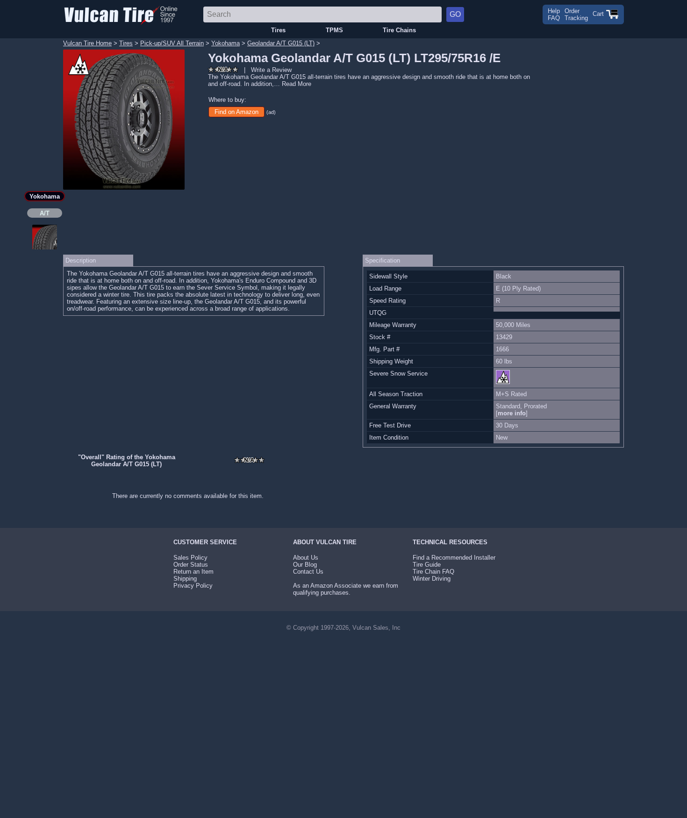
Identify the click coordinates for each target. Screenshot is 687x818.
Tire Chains (399, 30)
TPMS (334, 30)
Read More (296, 83)
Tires (278, 30)
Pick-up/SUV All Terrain (172, 43)
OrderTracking (576, 14)
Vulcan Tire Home (87, 43)
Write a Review (271, 69)
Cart (599, 13)
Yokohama (225, 43)
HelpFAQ (554, 14)
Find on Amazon (236, 111)
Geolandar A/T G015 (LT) (281, 43)
